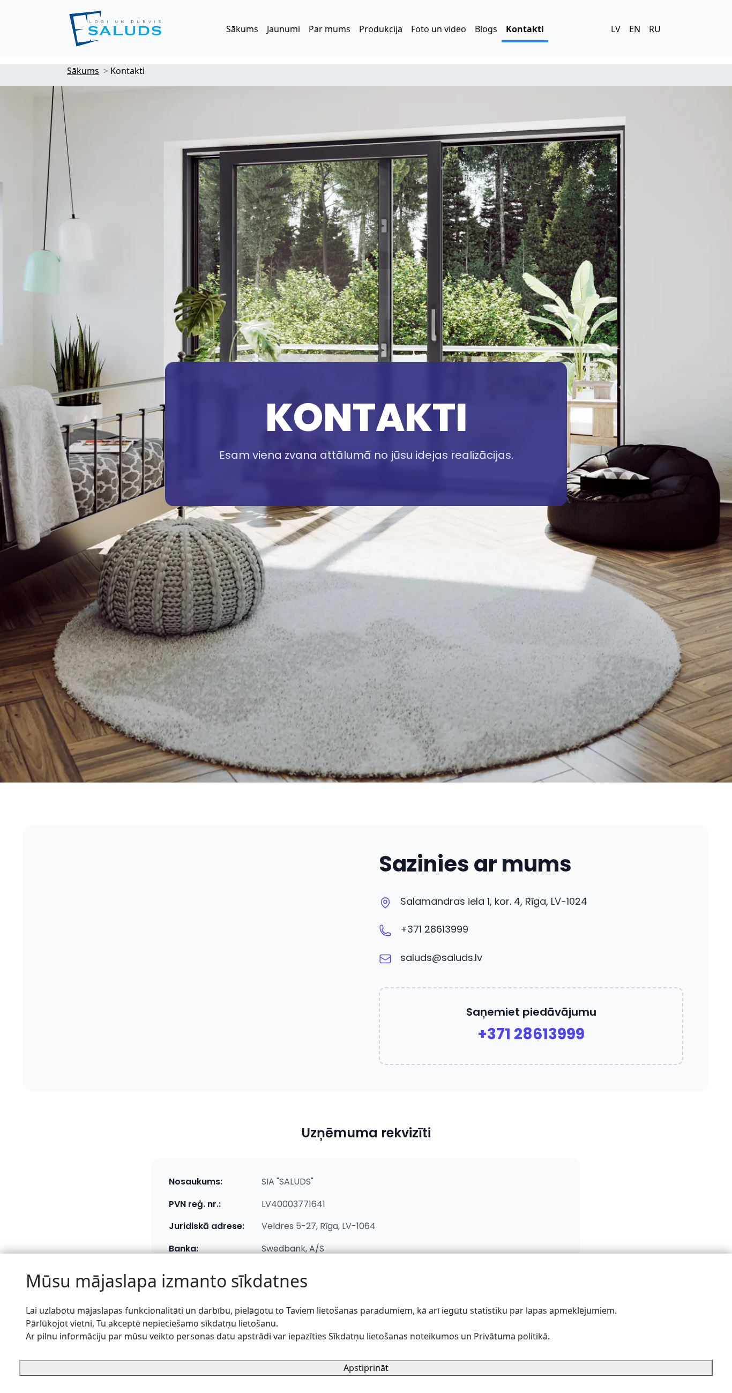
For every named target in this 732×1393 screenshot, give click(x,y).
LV (616, 29)
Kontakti (525, 29)
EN (634, 29)
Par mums (329, 29)
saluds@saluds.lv (441, 957)
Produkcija (380, 29)
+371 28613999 (434, 929)
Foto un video (438, 29)
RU (655, 29)
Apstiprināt (366, 1368)
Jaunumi (283, 29)
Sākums (242, 29)
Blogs (486, 29)
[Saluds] (115, 29)
